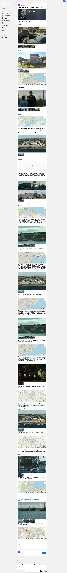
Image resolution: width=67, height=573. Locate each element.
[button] (4, 1)
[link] (23, 547)
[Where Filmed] (19, 5)
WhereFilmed (22, 4)
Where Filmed (22, 5)
